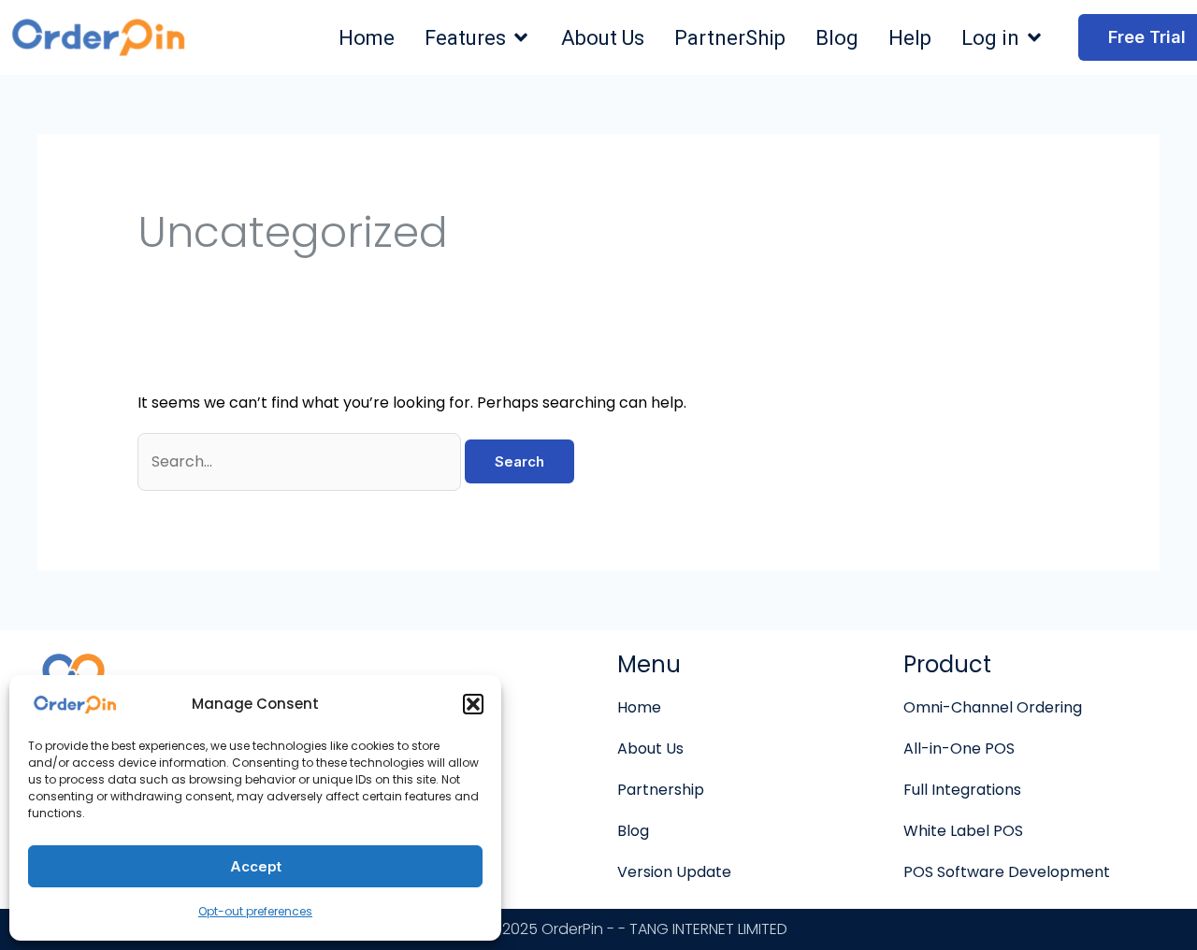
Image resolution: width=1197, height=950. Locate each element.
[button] (473, 704)
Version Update (674, 872)
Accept (255, 866)
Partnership (660, 789)
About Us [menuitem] (602, 38)
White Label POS (963, 831)
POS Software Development (1006, 872)
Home (639, 707)
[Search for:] (301, 461)
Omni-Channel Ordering (992, 707)
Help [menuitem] (909, 38)
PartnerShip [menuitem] (730, 38)
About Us (650, 748)
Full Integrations (962, 789)
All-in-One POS (959, 748)
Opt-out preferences (255, 911)
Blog (633, 831)
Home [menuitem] (367, 38)
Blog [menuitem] (836, 38)
